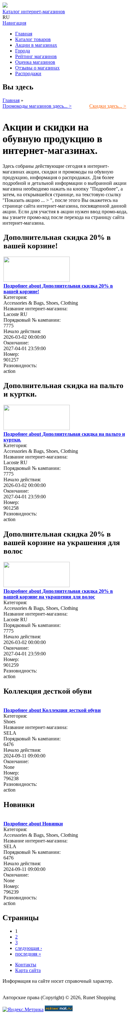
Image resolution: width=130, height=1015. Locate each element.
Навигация (14, 23)
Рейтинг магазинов (36, 56)
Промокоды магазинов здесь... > (37, 106)
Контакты (25, 964)
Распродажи (28, 73)
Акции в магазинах (36, 45)
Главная (23, 33)
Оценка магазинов (35, 62)
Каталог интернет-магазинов (34, 11)
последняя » (28, 954)
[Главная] (5, 6)
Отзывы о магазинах (37, 67)
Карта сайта (28, 970)
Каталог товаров (33, 39)
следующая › (28, 948)
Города (22, 50)
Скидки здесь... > (107, 106)
